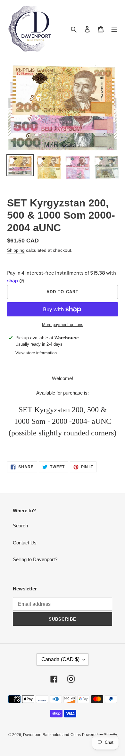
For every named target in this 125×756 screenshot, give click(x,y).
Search (20, 525)
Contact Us (25, 542)
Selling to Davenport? (35, 559)
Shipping (16, 250)
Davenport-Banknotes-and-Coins (52, 735)
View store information (36, 353)
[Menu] (114, 29)
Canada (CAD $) (60, 659)
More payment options (62, 324)
